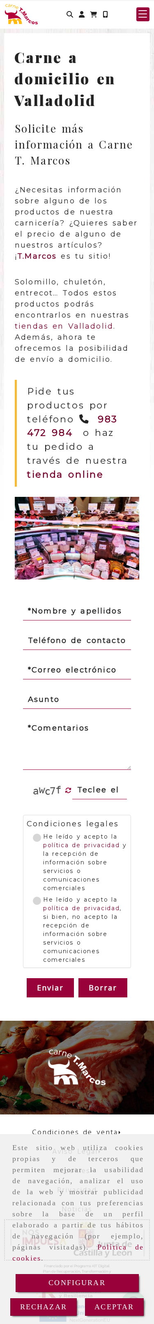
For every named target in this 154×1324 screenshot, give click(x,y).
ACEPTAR (114, 1307)
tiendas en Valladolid (64, 326)
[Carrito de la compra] (93, 14)
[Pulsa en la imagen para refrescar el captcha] (47, 790)
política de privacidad (81, 845)
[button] (81, 14)
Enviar (50, 987)
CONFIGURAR (77, 1283)
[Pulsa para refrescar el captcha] (68, 790)
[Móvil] (105, 14)
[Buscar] (70, 14)
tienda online (65, 474)
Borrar (103, 987)
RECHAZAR (43, 1307)
